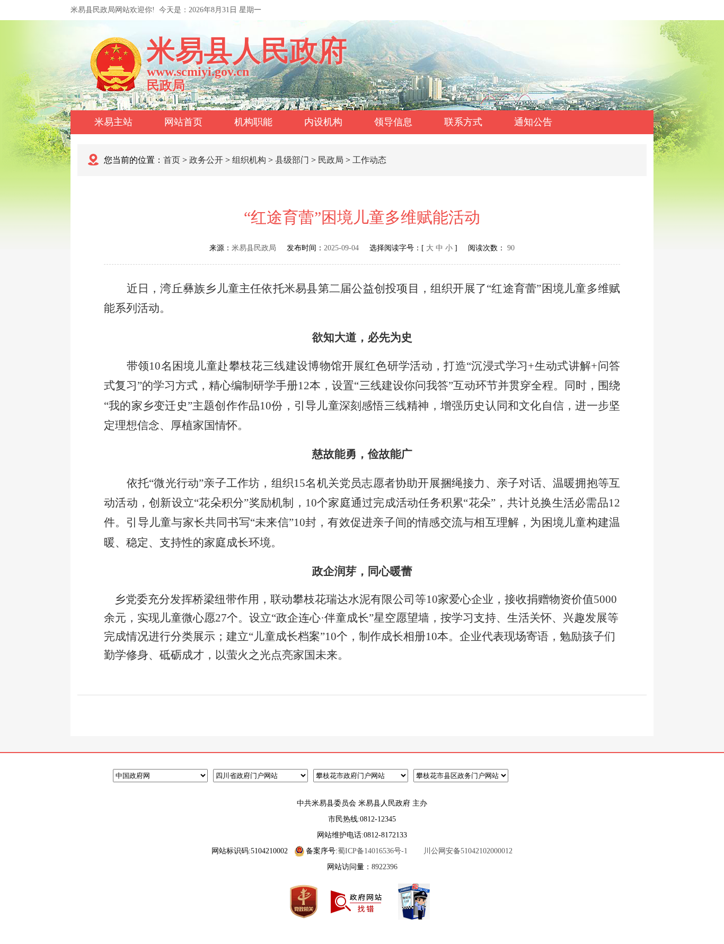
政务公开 (206, 159)
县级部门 (292, 159)
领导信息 (393, 122)
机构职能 (253, 122)
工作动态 (369, 159)
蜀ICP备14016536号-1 (373, 851)
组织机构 (249, 159)
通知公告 (533, 122)
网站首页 (183, 122)
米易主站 (113, 122)
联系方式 (463, 122)
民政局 (330, 159)
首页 (171, 159)
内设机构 (323, 122)
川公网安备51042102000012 (468, 851)
